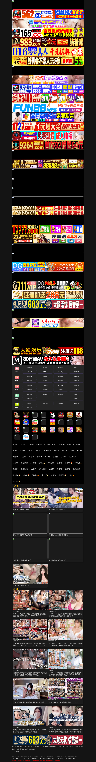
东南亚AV (76, 376)
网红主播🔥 (16, 481)
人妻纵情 (60, 403)
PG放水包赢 (47, 451)
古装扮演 (29, 385)
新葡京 (15, 451)
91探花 (45, 381)
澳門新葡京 (24, 463)
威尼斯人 (15, 444)
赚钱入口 (54, 475)
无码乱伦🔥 (78, 463)
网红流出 (60, 381)
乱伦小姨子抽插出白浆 (21, 586)
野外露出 (76, 381)
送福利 (78, 444)
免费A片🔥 (26, 475)
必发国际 (64, 457)
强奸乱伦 (45, 367)
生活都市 (29, 403)
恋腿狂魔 (76, 385)
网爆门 (76, 394)
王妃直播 (24, 457)
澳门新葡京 (72, 457)
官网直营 (39, 444)
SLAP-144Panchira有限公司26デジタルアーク (65, 702)
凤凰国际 (38, 451)
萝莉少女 (76, 367)
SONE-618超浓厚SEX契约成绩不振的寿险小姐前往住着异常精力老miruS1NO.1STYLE (29, 615)
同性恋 (76, 399)
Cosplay (60, 372)
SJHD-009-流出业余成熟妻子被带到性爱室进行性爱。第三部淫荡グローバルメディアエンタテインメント (30, 645)
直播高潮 (56, 451)
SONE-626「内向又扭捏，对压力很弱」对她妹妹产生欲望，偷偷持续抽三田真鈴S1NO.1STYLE (65, 645)
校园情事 (45, 403)
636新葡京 (51, 463)
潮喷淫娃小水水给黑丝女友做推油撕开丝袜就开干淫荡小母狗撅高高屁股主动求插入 (30, 674)
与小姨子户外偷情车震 (57, 509)
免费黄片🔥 (68, 463)
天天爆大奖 (24, 469)
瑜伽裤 (60, 390)
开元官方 (15, 469)
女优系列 (45, 385)
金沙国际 (33, 469)
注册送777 (70, 444)
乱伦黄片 (31, 457)
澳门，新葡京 (42, 469)
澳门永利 (47, 444)
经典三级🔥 (16, 475)
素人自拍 (76, 372)
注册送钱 (62, 444)
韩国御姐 (45, 376)
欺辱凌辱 (29, 381)
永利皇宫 (33, 463)
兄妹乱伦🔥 (35, 475)
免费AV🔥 (72, 475)
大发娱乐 (15, 463)
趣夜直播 (48, 457)
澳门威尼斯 (76, 469)
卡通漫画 (29, 394)
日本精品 (45, 372)
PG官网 (23, 444)
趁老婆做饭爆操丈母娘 (21, 509)
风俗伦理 (76, 403)
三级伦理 (29, 372)
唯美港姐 (60, 376)
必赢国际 (30, 451)
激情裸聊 (60, 463)
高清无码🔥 (62, 475)
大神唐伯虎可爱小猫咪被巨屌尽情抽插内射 (28, 702)
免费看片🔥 (42, 463)
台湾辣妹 (29, 376)
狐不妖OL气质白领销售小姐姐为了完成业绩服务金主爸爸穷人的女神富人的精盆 (29, 731)
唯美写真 (60, 394)
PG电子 (54, 444)
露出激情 (45, 394)
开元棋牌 (31, 444)
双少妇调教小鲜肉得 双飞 (58, 560)
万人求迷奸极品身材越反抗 (23, 560)
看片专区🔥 (45, 475)
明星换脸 (45, 390)
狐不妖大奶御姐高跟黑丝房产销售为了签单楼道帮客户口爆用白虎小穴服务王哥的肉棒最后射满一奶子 (66, 732)
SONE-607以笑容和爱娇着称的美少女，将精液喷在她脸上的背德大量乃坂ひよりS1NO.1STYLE (65, 616)
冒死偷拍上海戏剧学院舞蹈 (58, 535)
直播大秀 (68, 469)
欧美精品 (60, 367)
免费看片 (52, 469)
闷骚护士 (76, 390)
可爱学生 (60, 385)
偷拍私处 (40, 457)
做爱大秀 (60, 469)
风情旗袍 (29, 390)
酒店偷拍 (79, 451)
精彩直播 (64, 451)
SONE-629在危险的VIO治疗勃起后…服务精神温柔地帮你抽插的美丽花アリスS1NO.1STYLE (65, 674)
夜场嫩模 (56, 457)
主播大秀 (15, 457)
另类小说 (29, 408)
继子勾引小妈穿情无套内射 (23, 535)
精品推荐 (29, 367)
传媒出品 (29, 399)
